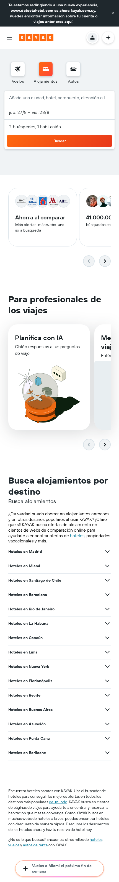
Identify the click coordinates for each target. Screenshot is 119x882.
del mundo (58, 801)
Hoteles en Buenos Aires (30, 709)
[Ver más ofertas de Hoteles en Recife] (107, 695)
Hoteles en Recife (24, 695)
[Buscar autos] (73, 69)
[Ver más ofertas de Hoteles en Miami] (107, 566)
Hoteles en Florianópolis (30, 680)
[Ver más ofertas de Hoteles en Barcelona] (107, 594)
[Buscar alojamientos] (45, 69)
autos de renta (35, 844)
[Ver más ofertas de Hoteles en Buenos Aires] (107, 709)
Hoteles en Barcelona (27, 594)
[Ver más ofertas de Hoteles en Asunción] (107, 724)
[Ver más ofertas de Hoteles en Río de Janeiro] (107, 609)
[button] (113, 13)
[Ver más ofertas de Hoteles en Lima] (107, 652)
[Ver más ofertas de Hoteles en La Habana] (107, 623)
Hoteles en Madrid (25, 551)
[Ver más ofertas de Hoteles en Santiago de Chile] (107, 580)
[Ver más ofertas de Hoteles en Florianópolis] (107, 681)
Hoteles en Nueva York (28, 666)
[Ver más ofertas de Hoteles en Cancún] (107, 637)
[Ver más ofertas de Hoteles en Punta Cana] (107, 738)
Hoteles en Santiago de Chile (34, 580)
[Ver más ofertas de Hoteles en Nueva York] (107, 666)
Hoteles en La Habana (28, 623)
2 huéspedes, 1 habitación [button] (35, 126)
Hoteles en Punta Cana (29, 738)
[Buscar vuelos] (18, 69)
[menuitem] (18, 73)
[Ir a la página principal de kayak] (36, 37)
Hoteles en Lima (23, 652)
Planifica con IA (39, 338)
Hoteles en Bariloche (27, 752)
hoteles (77, 535)
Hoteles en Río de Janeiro (31, 609)
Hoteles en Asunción (27, 723)
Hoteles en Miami (24, 565)
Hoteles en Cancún (25, 637)
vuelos (13, 844)
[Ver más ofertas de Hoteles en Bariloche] (107, 752)
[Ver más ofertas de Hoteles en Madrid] (107, 551)
